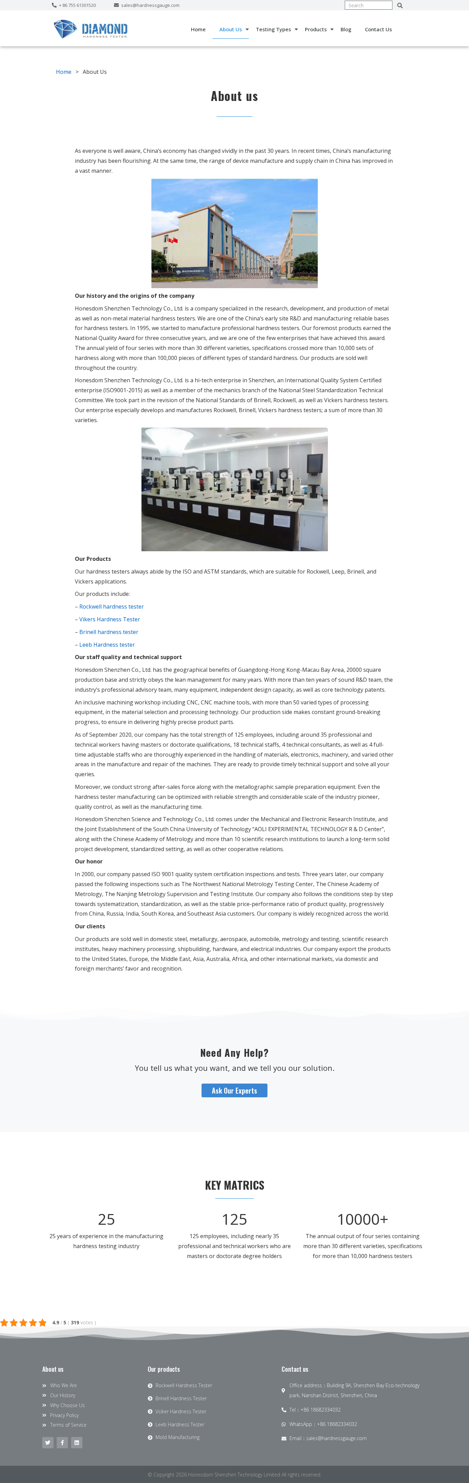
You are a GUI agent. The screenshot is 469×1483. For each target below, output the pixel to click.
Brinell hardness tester (108, 632)
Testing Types (273, 29)
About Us (230, 29)
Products (316, 29)
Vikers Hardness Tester (109, 619)
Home (198, 29)
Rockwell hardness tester (111, 606)
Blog (346, 29)
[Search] (400, 5)
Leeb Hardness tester (107, 644)
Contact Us (378, 29)
